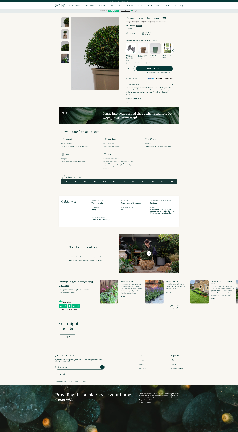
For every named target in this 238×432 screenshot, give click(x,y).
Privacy (77, 381)
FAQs (172, 360)
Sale (157, 5)
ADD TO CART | (154, 68)
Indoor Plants (102, 5)
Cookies (84, 381)
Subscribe (102, 367)
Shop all (67, 337)
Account (167, 5)
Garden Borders (74, 5)
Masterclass (143, 368)
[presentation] (126, 50)
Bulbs (113, 5)
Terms (71, 381)
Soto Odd (140, 5)
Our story (142, 360)
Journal (149, 5)
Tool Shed (129, 5)
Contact (173, 364)
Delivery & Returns (177, 368)
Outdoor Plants (89, 5)
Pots (120, 5)
